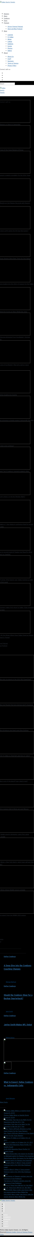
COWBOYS (7, 1217)
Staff (9, 59)
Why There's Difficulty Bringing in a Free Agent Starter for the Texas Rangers (19, 1134)
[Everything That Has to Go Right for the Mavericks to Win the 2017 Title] (19, 1122)
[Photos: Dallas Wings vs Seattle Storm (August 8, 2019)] (19, 1113)
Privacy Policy (12, 65)
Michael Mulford (11, 982)
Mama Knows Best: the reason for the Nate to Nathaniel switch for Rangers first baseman (19, 1159)
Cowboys (7, 18)
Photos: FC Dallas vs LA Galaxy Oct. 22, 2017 (18, 1142)
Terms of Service (13, 63)
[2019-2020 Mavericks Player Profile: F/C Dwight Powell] (19, 1147)
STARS (6, 1221)
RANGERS (7, 1219)
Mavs (5, 16)
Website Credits (11, 1232)
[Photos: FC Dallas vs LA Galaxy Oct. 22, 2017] (19, 1140)
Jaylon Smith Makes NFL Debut (18, 1024)
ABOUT (6, 1226)
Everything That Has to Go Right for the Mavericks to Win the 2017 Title (17, 1125)
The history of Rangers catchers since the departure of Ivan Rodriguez (17, 1182)
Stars (5, 20)
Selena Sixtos (10, 1037)
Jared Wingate (10, 1098)
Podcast (6, 23)
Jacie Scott (9, 1011)
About (6, 53)
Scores (10, 46)
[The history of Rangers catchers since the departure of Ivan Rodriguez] (19, 1178)
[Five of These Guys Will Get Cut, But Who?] (18, 1185)
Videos (10, 50)
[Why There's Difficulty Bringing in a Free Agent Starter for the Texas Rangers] (19, 1131)
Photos (10, 48)
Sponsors (11, 61)
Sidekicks (10, 44)
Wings (10, 39)
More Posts (4, 1102)
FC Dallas (10, 37)
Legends (10, 35)
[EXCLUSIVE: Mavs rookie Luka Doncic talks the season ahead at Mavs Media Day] (19, 1192)
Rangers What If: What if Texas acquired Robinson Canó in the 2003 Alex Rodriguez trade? (17, 1171)
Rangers (6, 14)
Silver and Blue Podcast (15, 29)
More (5, 31)
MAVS (6, 1215)
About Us (11, 56)
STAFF (6, 1224)
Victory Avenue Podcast (15, 26)
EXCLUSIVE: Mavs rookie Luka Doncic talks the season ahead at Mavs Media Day (18, 1195)
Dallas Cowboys (10, 956)
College (10, 41)
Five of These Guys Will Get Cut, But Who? (17, 1187)
